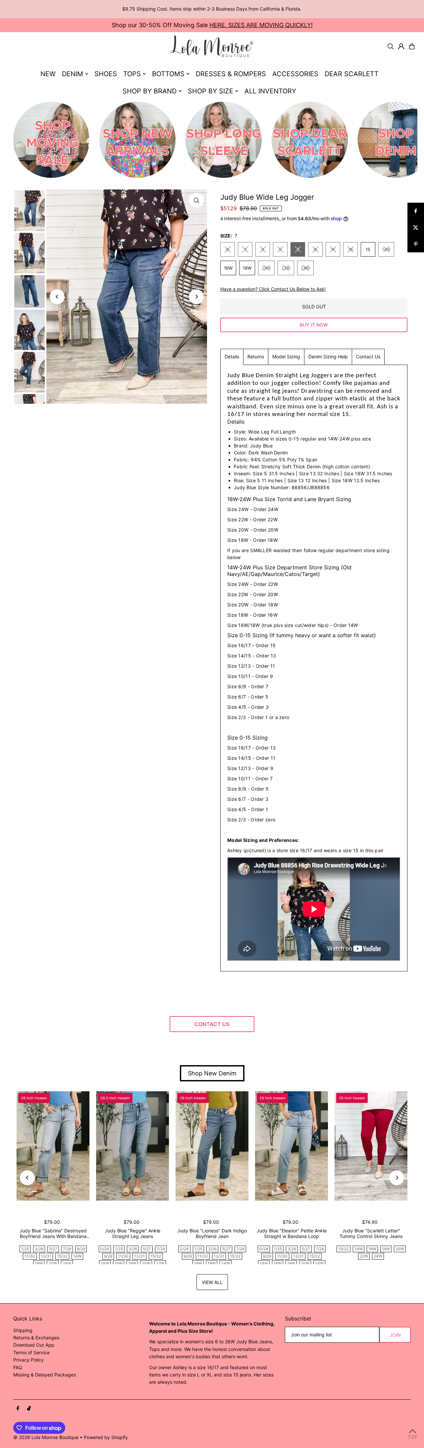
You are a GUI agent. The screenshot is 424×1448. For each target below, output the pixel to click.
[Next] (196, 296)
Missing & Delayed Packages (44, 1374)
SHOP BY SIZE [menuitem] (210, 91)
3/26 (39, 1248)
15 (368, 249)
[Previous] (57, 296)
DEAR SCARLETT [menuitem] (352, 74)
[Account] (401, 46)
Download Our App (33, 1345)
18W (247, 268)
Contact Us (368, 356)
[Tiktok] (29, 1408)
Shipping (22, 1330)
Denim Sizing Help (328, 356)
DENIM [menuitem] (72, 74)
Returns (255, 356)
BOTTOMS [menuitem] (168, 74)
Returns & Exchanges (36, 1337)
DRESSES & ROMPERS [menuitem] (231, 74)
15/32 (62, 1256)
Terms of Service (31, 1352)
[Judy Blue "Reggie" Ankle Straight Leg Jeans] (132, 1146)
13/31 (46, 1256)
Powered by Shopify (106, 1437)
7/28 (67, 1248)
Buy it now (314, 325)
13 (350, 249)
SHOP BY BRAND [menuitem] (150, 91)
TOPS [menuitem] (132, 74)
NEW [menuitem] (48, 74)
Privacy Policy (28, 1360)
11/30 (30, 1256)
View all (212, 1282)
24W (305, 268)
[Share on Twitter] (415, 227)
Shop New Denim (212, 1073)
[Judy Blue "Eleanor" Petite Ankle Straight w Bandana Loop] (291, 1146)
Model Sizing (286, 356)
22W (286, 268)
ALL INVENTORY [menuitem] (270, 91)
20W (266, 268)
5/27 (53, 1248)
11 (333, 249)
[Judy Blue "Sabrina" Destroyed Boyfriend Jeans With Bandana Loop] (53, 1146)
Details (232, 356)
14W (386, 249)
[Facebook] (18, 1408)
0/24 (104, 1248)
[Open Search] (391, 46)
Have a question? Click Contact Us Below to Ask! (273, 289)
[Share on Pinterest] (415, 244)
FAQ (17, 1367)
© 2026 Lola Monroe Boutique (46, 1437)
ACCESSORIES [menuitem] (295, 74)
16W (228, 268)
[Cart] (411, 46)
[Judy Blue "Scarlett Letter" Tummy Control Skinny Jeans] (371, 1146)
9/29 (81, 1248)
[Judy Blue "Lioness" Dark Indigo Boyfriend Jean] (212, 1146)
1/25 (25, 1248)
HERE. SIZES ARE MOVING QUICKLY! (261, 25)
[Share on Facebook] (415, 211)
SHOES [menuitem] (105, 74)
